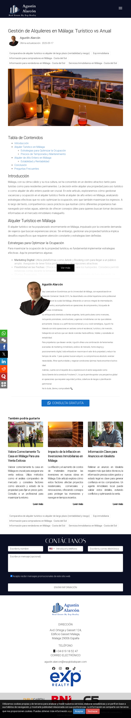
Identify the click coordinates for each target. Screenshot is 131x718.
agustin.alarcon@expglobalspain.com (65, 661)
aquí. (70, 711)
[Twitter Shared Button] (4, 354)
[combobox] (51, 548)
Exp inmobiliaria (101, 53)
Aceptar (79, 711)
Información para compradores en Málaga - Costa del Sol (38, 58)
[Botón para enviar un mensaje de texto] (3, 340)
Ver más (65, 267)
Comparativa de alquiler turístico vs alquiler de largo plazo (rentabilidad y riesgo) (49, 53)
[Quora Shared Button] (3, 376)
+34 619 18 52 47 (67, 651)
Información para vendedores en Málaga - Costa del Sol (37, 63)
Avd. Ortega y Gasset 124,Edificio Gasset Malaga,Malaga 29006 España (65, 634)
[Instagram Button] (60, 669)
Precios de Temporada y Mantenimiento (43, 154)
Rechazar (93, 711)
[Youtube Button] (67, 669)
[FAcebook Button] (53, 669)
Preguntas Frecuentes (26, 168)
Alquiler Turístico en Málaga (29, 146)
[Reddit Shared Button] (3, 368)
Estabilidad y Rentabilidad (35, 161)
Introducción (21, 143)
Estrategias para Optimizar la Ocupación (43, 150)
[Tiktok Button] (74, 669)
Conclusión (20, 165)
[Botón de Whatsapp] (3, 333)
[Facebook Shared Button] (3, 347)
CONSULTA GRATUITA (68, 403)
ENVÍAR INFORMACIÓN (65, 587)
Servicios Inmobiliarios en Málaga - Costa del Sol (93, 63)
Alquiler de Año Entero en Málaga (32, 157)
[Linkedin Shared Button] (3, 361)
